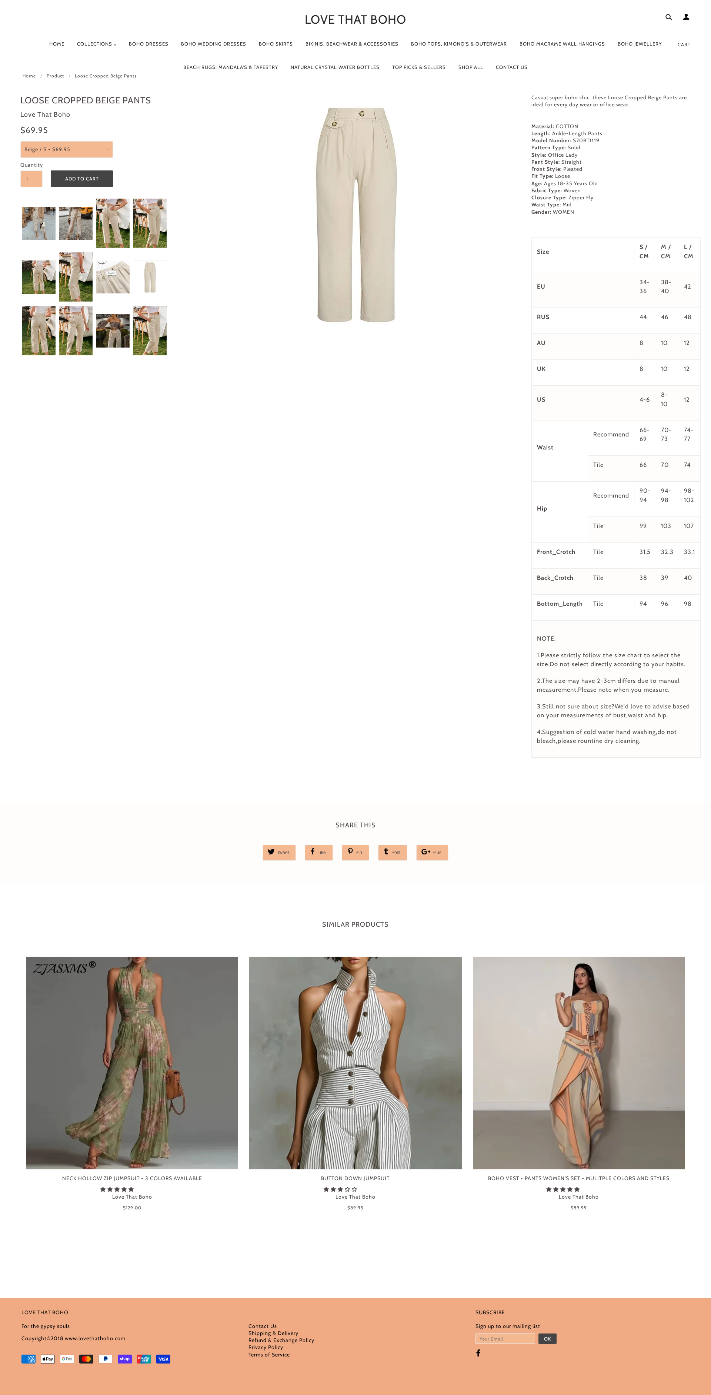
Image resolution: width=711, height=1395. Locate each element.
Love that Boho (355, 19)
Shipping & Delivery (273, 1333)
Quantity (31, 165)
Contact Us (262, 1326)
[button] (118, 1189)
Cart (684, 44)
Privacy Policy (265, 1347)
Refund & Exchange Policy (281, 1340)
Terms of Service (269, 1354)
